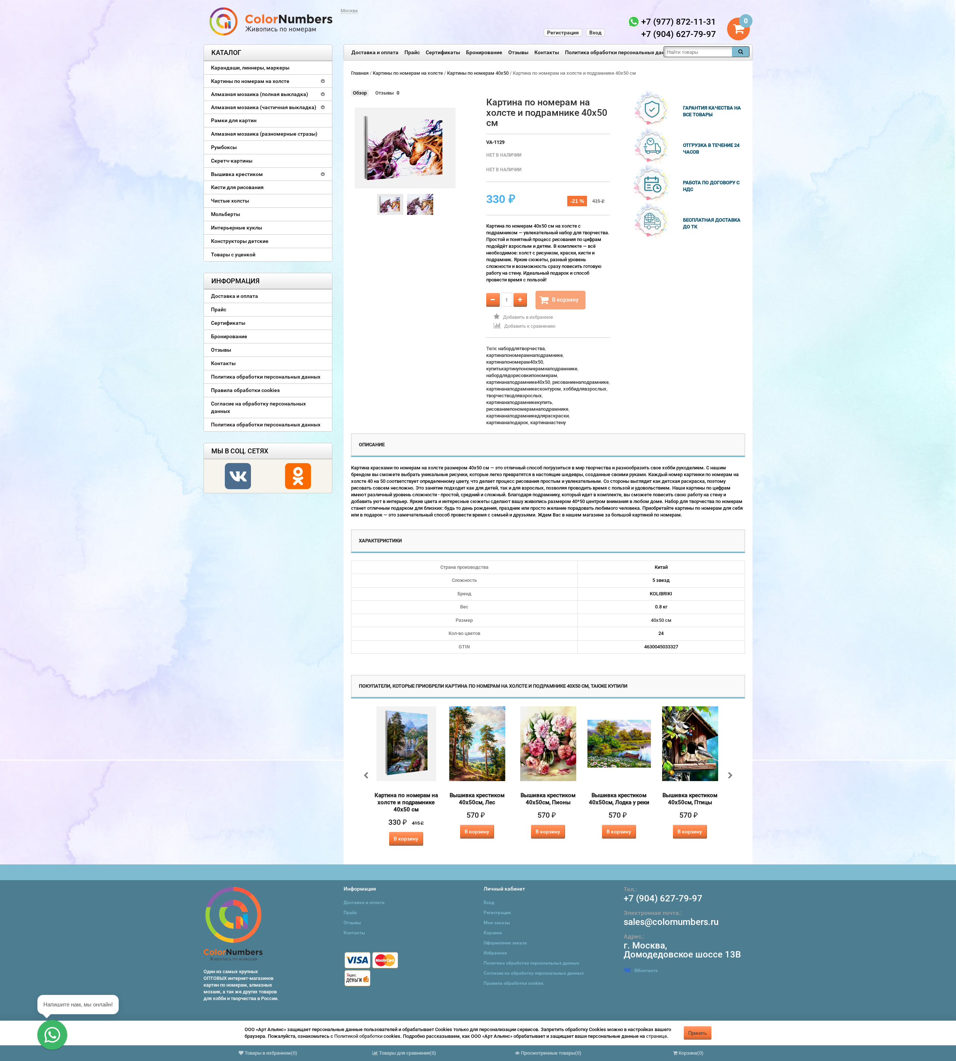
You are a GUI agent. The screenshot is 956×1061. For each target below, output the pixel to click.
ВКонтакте (646, 970)
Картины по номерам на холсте (250, 81)
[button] (52, 1035)
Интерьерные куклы (236, 228)
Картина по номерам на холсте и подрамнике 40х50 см (406, 802)
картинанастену (548, 422)
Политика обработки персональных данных (619, 52)
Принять (697, 1032)
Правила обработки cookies (245, 390)
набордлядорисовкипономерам (521, 375)
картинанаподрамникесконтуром (523, 389)
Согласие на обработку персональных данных (258, 407)
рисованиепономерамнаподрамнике (527, 409)
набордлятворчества (521, 348)
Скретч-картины (231, 161)
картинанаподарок (507, 422)
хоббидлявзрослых (584, 389)
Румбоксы (224, 147)
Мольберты (225, 214)
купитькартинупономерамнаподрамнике (531, 368)
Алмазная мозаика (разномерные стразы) (264, 134)
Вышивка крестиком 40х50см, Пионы (548, 799)
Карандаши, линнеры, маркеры (250, 68)
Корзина (493, 932)
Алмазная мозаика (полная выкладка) (259, 94)
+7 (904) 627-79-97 (663, 898)
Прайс (412, 52)
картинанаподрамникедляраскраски (527, 416)
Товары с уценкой (233, 254)
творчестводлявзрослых (514, 395)
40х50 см (661, 620)
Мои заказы (497, 922)
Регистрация (563, 33)
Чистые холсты (230, 201)
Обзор (360, 93)
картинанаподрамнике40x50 (518, 382)
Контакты (546, 52)
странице (656, 1036)
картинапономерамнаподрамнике (524, 355)
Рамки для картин (234, 120)
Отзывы (518, 52)
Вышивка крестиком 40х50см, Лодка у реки (619, 799)
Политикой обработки (358, 1036)
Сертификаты (443, 52)
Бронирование (484, 52)
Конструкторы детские (240, 241)
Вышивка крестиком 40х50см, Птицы (689, 799)
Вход (595, 33)
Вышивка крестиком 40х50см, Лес (477, 799)
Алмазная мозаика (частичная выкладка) (263, 107)
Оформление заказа (505, 943)
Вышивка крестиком (237, 174)
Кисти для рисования (237, 187)
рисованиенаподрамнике (580, 382)
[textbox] (698, 52)
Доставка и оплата (374, 52)
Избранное (495, 953)
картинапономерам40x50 (514, 362)
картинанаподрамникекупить (519, 402)
